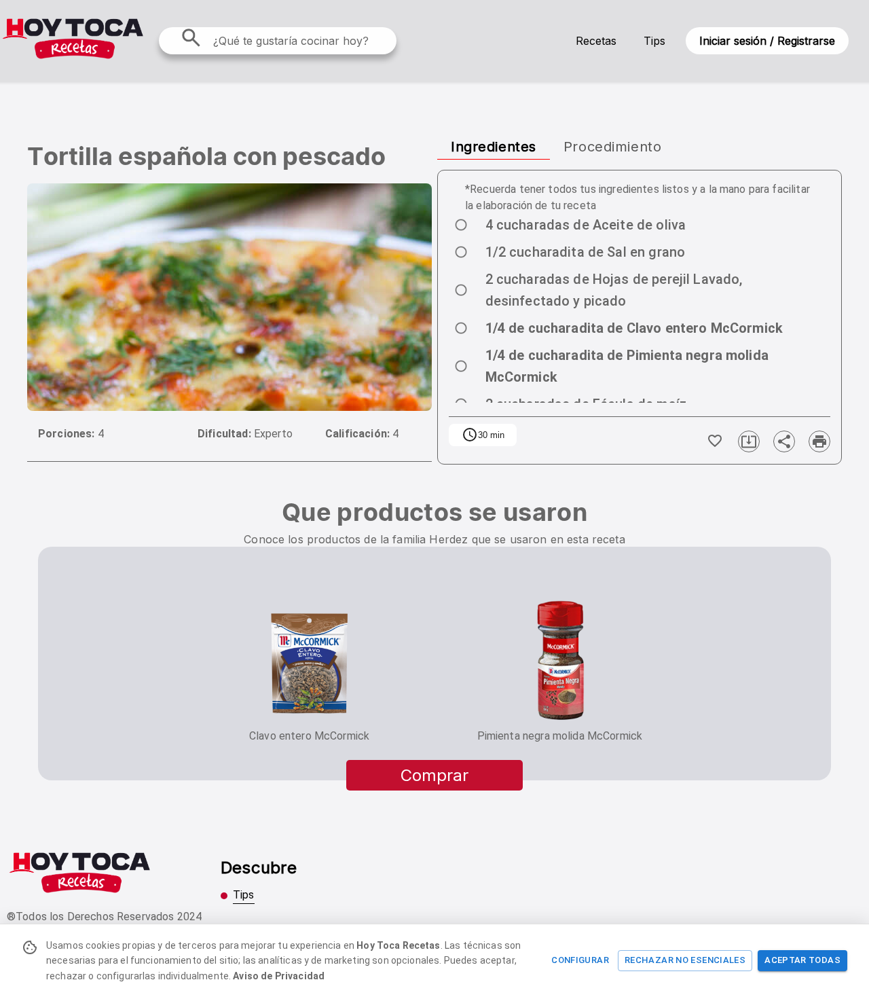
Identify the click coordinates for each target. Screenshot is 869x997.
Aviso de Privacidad (279, 976)
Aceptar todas (802, 960)
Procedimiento (612, 147)
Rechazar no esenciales (685, 960)
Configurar (580, 960)
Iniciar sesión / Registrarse (767, 41)
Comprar (434, 775)
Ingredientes (493, 147)
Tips (654, 41)
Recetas (596, 41)
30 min (483, 435)
